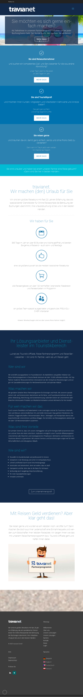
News (45, 643)
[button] (5, 692)
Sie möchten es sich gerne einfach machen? (41, 23)
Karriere (46, 638)
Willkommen (47, 628)
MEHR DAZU (41, 80)
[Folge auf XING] (14, 673)
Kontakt (46, 640)
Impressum (12, 658)
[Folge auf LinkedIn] (10, 673)
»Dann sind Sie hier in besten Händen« (41, 171)
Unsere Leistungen (49, 633)
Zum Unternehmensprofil (41, 491)
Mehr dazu (41, 39)
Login (45, 646)
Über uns (46, 630)
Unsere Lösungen (49, 635)
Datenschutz (12, 660)
